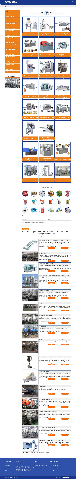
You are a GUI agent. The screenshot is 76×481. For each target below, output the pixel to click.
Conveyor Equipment (10, 69)
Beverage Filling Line (10, 16)
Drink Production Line (10, 30)
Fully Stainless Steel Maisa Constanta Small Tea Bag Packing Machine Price (37, 454)
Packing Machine (8, 467)
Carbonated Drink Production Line (12, 25)
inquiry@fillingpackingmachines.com (40, 465)
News (13, 6)
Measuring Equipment (10, 64)
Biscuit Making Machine (10, 18)
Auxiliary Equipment (9, 71)
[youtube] (61, 477)
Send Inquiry (51, 247)
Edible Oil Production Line (11, 37)
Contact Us (65, 247)
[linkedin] (70, 477)
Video (6, 468)
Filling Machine (7, 465)
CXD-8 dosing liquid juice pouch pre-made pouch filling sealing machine (36, 452)
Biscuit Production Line (10, 21)
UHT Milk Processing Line (11, 49)
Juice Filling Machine (10, 42)
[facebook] (64, 477)
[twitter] (66, 477)
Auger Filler (52, 468)
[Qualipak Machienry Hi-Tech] (12, 2)
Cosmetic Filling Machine (10, 28)
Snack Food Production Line (11, 47)
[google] (68, 477)
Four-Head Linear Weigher (55, 467)
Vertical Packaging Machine (11, 54)
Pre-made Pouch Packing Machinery (10, 62)
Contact (6, 472)
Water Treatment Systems (10, 51)
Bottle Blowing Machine (10, 23)
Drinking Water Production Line (12, 35)
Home (11, 6)
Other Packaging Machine (11, 56)
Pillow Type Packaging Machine (12, 58)
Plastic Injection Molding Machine (12, 44)
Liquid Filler (52, 470)
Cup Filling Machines (10, 66)
